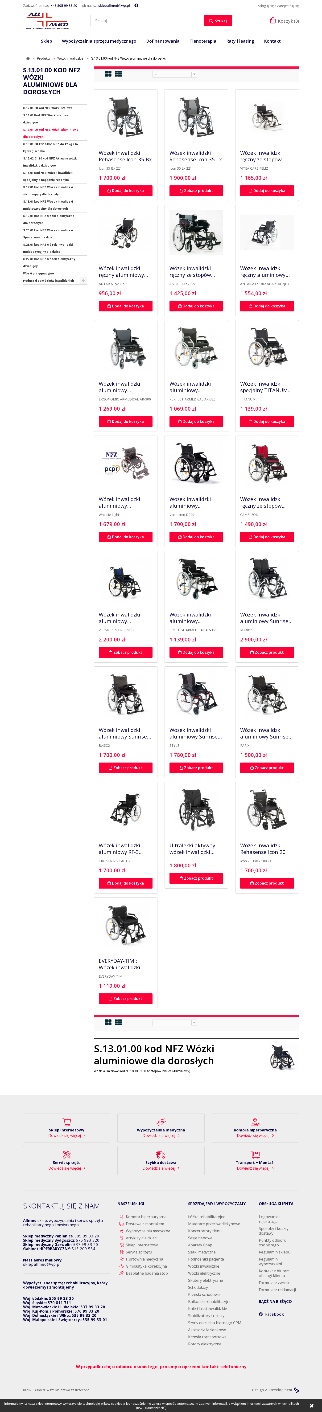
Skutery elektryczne (205, 1280)
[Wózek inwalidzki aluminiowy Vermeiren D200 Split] (126, 579)
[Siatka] (108, 74)
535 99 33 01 (95, 1319)
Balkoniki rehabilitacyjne (209, 1301)
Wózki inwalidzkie (203, 1266)
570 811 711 (59, 1302)
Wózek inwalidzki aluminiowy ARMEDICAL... (119, 387)
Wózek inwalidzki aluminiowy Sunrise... (266, 617)
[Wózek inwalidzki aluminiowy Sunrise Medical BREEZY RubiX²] (267, 579)
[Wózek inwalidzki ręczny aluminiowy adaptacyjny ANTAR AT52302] (267, 233)
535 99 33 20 (84, 1315)
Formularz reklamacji (277, 1289)
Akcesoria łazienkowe (207, 1329)
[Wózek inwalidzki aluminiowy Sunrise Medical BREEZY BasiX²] (126, 694)
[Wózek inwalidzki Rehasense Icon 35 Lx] (196, 117)
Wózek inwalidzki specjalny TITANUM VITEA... (264, 387)
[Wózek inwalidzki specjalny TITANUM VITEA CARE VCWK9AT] (267, 348)
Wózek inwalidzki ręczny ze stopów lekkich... (261, 156)
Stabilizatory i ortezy (206, 1315)
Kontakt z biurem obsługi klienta (274, 1273)
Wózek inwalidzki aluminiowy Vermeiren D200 (190, 502)
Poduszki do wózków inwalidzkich (48, 280)
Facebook (274, 1314)
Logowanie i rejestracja (269, 1219)
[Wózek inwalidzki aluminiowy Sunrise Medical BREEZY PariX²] (267, 694)
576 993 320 (87, 1240)
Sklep (46, 41)
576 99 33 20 (86, 1311)
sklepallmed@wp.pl (114, 6)
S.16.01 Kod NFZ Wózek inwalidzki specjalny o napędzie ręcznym (48, 176)
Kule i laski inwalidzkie (207, 1308)
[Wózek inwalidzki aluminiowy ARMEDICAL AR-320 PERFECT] (196, 348)
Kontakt (272, 41)
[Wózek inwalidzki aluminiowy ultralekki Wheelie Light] (126, 464)
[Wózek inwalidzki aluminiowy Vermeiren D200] (196, 464)
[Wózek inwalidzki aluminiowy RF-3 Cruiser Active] (126, 810)
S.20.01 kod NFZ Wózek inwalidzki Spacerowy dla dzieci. (48, 234)
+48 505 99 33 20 (63, 6)
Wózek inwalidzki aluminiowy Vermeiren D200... (120, 617)
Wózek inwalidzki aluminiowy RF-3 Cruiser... (119, 848)
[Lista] (118, 74)
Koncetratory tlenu (205, 1230)
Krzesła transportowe (207, 1336)
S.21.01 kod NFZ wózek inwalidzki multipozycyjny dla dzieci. (48, 248)
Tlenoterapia (203, 41)
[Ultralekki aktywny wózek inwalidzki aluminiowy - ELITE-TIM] (196, 810)
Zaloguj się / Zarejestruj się (278, 6)
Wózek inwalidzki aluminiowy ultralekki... (119, 502)
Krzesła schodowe (204, 1294)
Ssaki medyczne (202, 1252)
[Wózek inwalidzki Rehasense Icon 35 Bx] (126, 117)
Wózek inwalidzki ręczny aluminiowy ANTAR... (121, 271)
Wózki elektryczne (204, 1273)
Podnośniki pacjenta (206, 1259)
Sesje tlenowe (200, 1238)
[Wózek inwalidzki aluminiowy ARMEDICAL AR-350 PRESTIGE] (196, 579)
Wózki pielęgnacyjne (38, 273)
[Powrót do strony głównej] (27, 58)
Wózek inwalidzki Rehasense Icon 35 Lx (195, 156)
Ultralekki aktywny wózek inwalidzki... (192, 848)
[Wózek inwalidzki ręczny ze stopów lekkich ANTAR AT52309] (196, 233)
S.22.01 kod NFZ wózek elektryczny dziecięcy (49, 262)
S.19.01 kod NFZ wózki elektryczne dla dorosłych (48, 219)
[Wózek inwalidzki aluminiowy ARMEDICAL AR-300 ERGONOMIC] (126, 348)
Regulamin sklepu (274, 1252)
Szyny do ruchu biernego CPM (214, 1322)
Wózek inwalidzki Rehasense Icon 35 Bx (125, 156)
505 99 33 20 (86, 1236)
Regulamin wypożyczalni (270, 1261)
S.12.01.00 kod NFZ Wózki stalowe (48, 108)
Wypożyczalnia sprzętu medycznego (99, 41)
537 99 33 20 (85, 1244)
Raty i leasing (240, 41)
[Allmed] (47, 21)
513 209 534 (83, 1248)
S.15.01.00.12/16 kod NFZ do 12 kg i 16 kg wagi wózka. (50, 147)
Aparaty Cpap (200, 1245)
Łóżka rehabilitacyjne (206, 1216)
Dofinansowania (163, 41)
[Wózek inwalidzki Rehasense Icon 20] (267, 810)
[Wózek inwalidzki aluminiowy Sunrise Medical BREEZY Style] (196, 694)
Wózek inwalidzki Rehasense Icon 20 (263, 848)
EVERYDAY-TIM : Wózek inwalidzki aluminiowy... (119, 964)
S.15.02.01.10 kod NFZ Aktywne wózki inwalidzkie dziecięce (50, 162)
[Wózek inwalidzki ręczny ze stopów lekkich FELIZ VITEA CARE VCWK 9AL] (267, 117)
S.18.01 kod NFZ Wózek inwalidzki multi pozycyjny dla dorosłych (48, 205)
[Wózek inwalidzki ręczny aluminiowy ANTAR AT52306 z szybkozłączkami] (126, 233)
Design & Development (273, 1390)
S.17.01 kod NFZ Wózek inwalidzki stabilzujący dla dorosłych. (48, 190)
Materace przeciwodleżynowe (214, 1223)
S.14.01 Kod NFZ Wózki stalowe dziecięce (46, 119)
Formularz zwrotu (274, 1282)
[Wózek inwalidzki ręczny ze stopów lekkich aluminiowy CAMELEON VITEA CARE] (267, 464)
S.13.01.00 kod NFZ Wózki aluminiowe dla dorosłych (50, 133)
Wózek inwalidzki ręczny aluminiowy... (265, 271)
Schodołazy (198, 1287)
